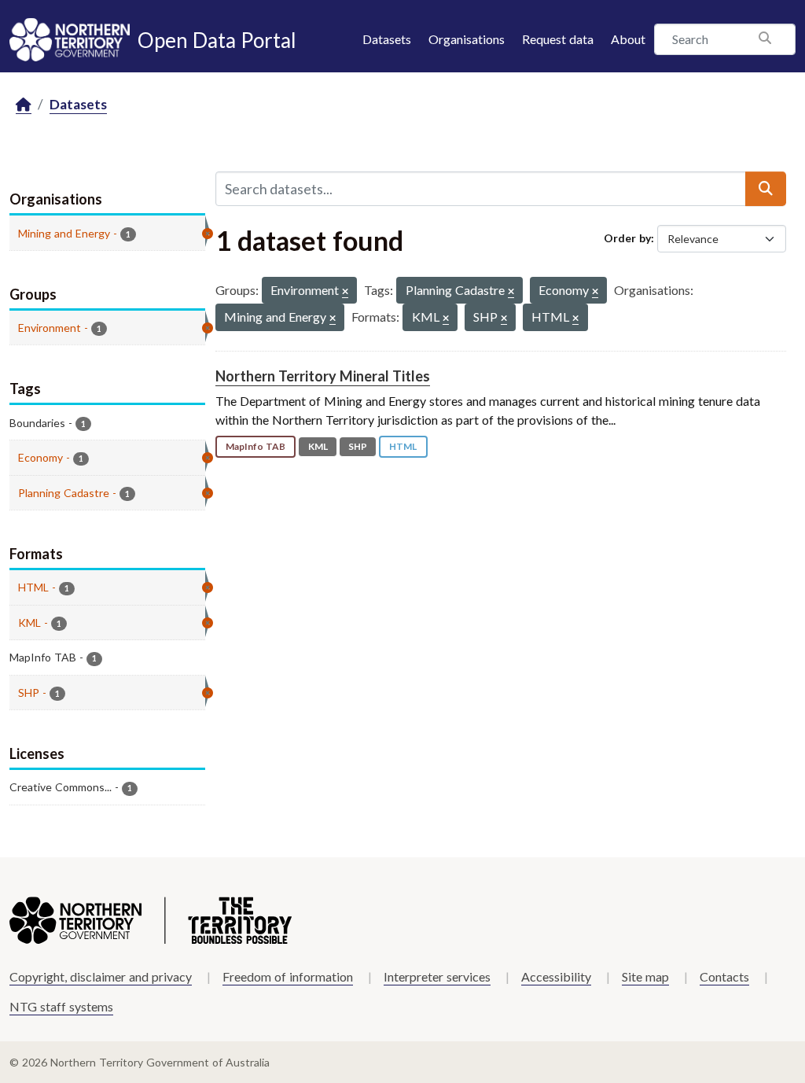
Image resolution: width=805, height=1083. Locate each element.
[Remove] (345, 292)
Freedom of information (287, 976)
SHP (357, 446)
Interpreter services (437, 976)
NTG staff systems (61, 1006)
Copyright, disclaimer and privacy (100, 976)
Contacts (724, 976)
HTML (403, 446)
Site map (645, 976)
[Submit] (765, 188)
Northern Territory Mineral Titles (322, 376)
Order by (627, 238)
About (628, 38)
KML (318, 446)
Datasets (386, 38)
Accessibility (556, 976)
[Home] (23, 105)
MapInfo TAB (255, 446)
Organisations (466, 38)
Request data (558, 38)
